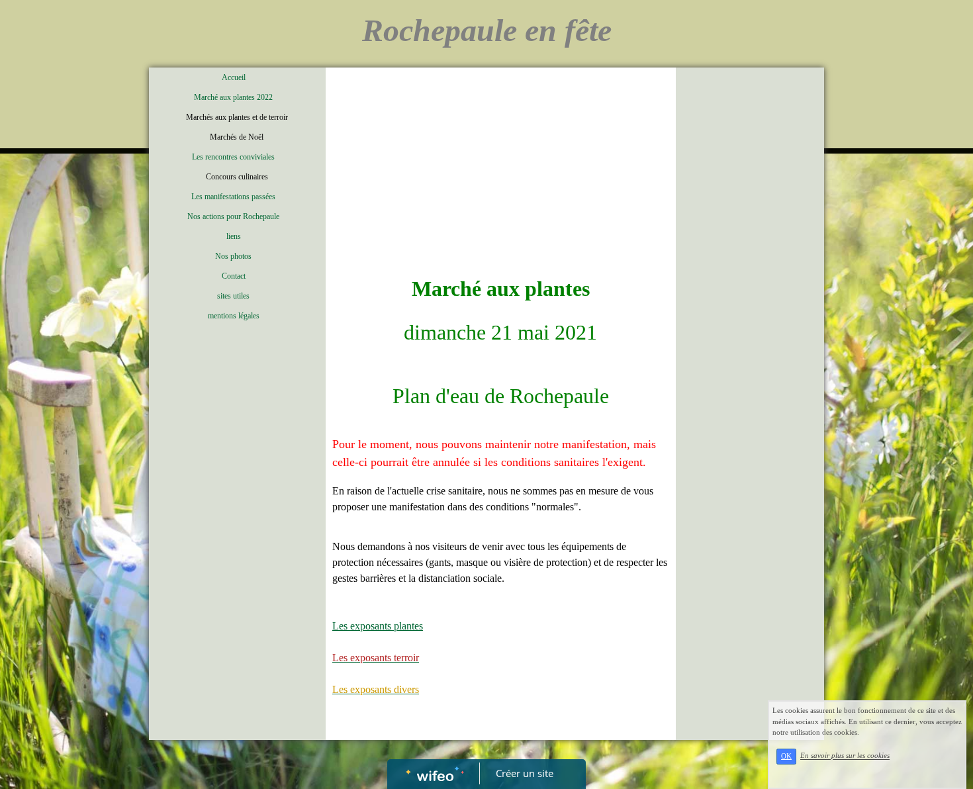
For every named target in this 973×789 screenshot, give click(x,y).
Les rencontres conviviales (233, 157)
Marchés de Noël (236, 137)
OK (786, 756)
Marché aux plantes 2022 (233, 97)
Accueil (234, 77)
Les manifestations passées (233, 196)
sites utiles (233, 296)
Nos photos (233, 256)
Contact (234, 276)
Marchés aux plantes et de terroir (237, 117)
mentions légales (233, 315)
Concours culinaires (237, 176)
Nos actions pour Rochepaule (233, 216)
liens (233, 236)
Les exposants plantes (377, 625)
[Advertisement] (500, 173)
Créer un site (524, 773)
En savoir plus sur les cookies (845, 756)
